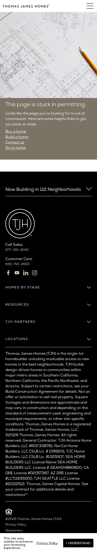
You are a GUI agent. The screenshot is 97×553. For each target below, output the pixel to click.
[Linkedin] (25, 272)
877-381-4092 (17, 250)
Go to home (15, 147)
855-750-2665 (17, 264)
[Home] (26, 6)
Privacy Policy (15, 525)
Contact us (14, 142)
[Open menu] (90, 6)
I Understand (78, 543)
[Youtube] (17, 272)
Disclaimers (14, 530)
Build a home (16, 136)
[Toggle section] (89, 287)
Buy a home (15, 131)
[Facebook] (8, 272)
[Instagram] (34, 272)
